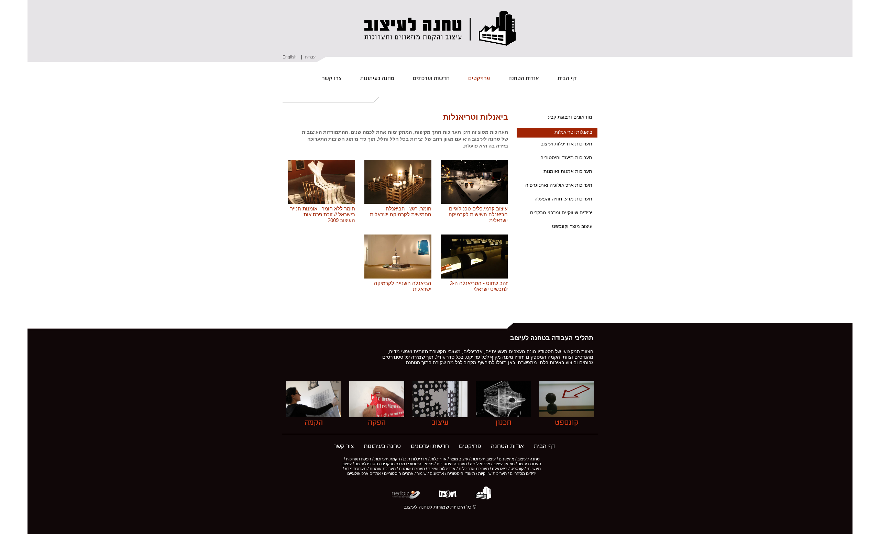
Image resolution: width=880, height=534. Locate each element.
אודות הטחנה (523, 78)
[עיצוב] (440, 415)
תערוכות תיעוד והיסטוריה (566, 157)
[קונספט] (566, 415)
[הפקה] (376, 415)
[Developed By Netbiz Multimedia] (406, 498)
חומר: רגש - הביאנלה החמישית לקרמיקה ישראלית (400, 211)
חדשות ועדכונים (431, 78)
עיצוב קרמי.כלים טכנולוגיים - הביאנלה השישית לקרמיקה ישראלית (477, 214)
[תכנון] (503, 415)
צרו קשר (332, 78)
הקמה (314, 423)
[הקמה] (313, 415)
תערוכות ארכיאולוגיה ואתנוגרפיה (558, 185)
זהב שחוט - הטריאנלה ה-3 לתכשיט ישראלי (479, 286)
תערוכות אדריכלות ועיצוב (566, 143)
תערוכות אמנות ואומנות (567, 171)
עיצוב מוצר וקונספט (572, 226)
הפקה (377, 423)
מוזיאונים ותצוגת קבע (570, 117)
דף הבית (567, 78)
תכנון (503, 423)
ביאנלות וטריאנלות (573, 132)
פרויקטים (479, 78)
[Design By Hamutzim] (447, 498)
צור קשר (344, 446)
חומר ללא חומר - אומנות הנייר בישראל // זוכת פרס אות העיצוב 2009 (322, 214)
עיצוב (440, 423)
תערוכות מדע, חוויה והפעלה (563, 198)
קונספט (567, 423)
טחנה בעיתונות (377, 78)
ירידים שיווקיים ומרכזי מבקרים (561, 212)
